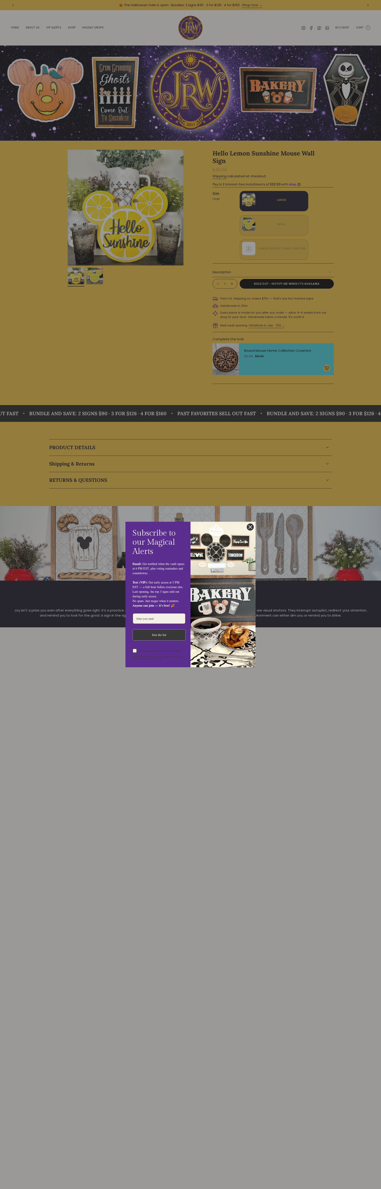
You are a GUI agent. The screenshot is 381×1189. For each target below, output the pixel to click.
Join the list (159, 635)
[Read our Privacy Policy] (183, 657)
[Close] (250, 527)
